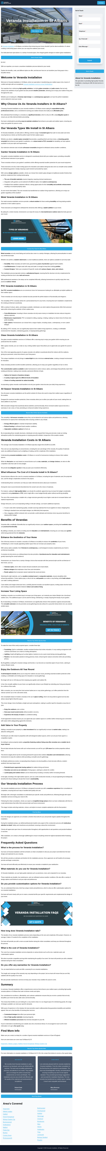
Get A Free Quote (36, 1096)
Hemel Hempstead (28, 1043)
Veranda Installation (8, 46)
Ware (38, 1124)
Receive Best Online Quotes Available (36, 412)
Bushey (5, 1132)
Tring (38, 1132)
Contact (101, 2)
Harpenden (4, 1043)
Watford (5, 1127)
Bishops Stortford (42, 1137)
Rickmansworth (7, 1138)
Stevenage (40, 1116)
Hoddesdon (40, 1129)
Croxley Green (7, 1135)
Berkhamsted (41, 1108)
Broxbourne (40, 1121)
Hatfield (20, 1043)
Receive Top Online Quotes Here (36, 640)
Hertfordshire (7, 1124)
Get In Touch (89, 71)
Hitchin (39, 1126)
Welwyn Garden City (41, 1043)
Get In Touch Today (36, 57)
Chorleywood (41, 1111)
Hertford (39, 1113)
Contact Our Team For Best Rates (36, 248)
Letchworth (40, 1134)
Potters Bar (6, 1130)
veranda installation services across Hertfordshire (37, 84)
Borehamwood (7, 1122)
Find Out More (37, 812)
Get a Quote (35, 31)
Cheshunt (40, 1119)
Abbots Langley (12, 1043)
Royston (39, 1140)
